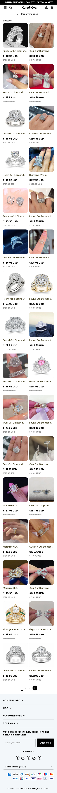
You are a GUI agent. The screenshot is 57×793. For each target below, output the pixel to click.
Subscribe (45, 742)
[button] (5, 7)
